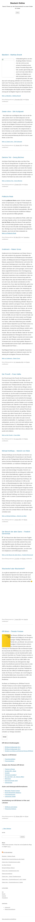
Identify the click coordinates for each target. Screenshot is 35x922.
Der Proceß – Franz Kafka (11, 374)
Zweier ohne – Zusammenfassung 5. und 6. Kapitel (14, 879)
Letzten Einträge (7, 852)
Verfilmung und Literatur (11, 806)
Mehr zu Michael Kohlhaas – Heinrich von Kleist (14, 516)
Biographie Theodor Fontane (12, 790)
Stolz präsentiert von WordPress (9, 919)
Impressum (7, 907)
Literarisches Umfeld (10, 796)
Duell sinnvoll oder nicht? (11, 780)
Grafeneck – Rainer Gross (11, 249)
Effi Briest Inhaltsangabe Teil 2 (12, 749)
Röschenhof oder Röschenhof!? (13, 569)
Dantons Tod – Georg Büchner (13, 157)
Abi (3, 892)
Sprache (26, 619)
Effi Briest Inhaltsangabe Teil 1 (12, 747)
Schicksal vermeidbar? (11, 774)
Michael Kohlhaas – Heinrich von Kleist (16, 451)
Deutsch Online (17, 3)
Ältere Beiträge (6, 828)
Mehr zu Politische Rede (9, 233)
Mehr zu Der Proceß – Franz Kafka (11, 435)
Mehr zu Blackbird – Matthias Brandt (11, 95)
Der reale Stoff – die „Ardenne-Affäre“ (14, 776)
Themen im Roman (10, 769)
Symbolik (7, 773)
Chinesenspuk (8, 782)
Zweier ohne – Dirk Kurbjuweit (13, 111)
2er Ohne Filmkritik (6, 865)
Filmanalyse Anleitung (10, 808)
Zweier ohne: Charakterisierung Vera (10, 870)
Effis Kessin (8, 778)
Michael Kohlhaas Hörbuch (8, 867)
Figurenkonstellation (10, 759)
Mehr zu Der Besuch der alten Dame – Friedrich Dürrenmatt (17, 554)
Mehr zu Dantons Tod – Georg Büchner (12, 180)
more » (9, 846)
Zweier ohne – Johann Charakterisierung (11, 876)
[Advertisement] (17, 32)
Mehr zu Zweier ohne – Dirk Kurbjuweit (12, 141)
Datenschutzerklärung (7, 873)
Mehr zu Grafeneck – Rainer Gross (11, 358)
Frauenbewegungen (10, 794)
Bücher (27, 99)
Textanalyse (26, 237)
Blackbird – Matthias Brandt (12, 55)
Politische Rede (7, 196)
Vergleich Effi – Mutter (10, 771)
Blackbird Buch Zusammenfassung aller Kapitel (13, 859)
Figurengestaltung (9, 761)
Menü (17, 12)
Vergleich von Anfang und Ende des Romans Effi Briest (19, 751)
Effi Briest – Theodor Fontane (12, 631)
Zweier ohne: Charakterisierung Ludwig (11, 862)
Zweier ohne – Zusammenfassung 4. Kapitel (12, 882)
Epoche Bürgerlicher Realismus (13, 792)
